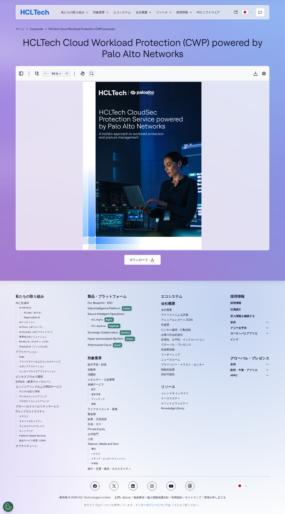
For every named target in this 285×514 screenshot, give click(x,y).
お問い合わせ (123, 497)
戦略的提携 (168, 369)
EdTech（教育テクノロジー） (34, 381)
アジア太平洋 (238, 327)
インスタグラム (152, 486)
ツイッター (114, 486)
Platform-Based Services (32, 435)
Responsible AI (32, 317)
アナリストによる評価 (174, 314)
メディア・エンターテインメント (108, 458)
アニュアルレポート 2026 (177, 319)
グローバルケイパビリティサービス (37, 406)
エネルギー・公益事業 (101, 379)
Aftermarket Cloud (104, 345)
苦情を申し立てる (215, 497)
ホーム (20, 28)
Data (21, 356)
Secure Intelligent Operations (106, 314)
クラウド (23, 416)
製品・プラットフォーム (107, 296)
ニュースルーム (170, 359)
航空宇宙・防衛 (97, 364)
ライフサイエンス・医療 (102, 409)
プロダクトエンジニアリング (34, 401)
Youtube (170, 486)
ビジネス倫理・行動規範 (176, 329)
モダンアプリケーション (31, 366)
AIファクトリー (27, 322)
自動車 (92, 369)
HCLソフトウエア (208, 12)
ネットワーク (26, 430)
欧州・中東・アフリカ (243, 370)
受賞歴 (165, 324)
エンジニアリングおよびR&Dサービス (39, 386)
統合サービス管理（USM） (33, 440)
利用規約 (177, 497)
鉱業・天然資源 (97, 419)
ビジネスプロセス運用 (29, 376)
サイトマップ (193, 497)
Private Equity (96, 429)
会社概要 (166, 309)
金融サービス (96, 384)
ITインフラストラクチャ (30, 411)
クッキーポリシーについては (153, 505)
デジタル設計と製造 (29, 391)
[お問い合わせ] (260, 12)
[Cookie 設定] (8, 507)
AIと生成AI (22, 302)
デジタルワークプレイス (31, 426)
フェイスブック (95, 486)
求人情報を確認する (242, 316)
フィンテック (98, 399)
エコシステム (122, 12)
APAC (234, 375)
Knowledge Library (172, 408)
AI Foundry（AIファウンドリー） (36, 332)
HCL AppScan (105, 325)
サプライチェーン (26, 446)
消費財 (92, 374)
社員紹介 (235, 309)
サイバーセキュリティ (30, 421)
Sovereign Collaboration (109, 332)
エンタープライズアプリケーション (37, 371)
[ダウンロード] (255, 73)
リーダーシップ (170, 354)
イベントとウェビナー (174, 403)
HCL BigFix (101, 319)
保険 (93, 403)
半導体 (94, 463)
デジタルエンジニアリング (33, 396)
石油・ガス (94, 424)
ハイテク (95, 453)
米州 (233, 322)
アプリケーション (26, 351)
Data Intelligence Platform (109, 308)
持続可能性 (168, 374)
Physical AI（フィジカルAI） (34, 346)
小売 (90, 439)
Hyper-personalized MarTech (111, 338)
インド (234, 339)
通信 (93, 448)
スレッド (189, 486)
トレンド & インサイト (175, 393)
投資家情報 (168, 349)
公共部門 (93, 434)
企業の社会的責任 (172, 334)
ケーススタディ (170, 398)
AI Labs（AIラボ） (33, 312)
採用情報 (235, 302)
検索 (236, 12)
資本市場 (95, 394)
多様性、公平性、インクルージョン (182, 339)
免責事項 (139, 497)
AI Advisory (25, 307)
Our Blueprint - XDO (100, 302)
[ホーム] (35, 12)
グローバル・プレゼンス (176, 344)
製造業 (92, 414)
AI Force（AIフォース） (31, 327)
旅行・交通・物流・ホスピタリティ (109, 468)
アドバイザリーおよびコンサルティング (40, 361)
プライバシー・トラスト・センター (182, 364)
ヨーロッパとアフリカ (243, 333)
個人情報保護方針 (158, 497)
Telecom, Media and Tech (103, 443)
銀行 (93, 389)
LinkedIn (133, 486)
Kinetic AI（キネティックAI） (34, 341)
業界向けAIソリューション (33, 336)
